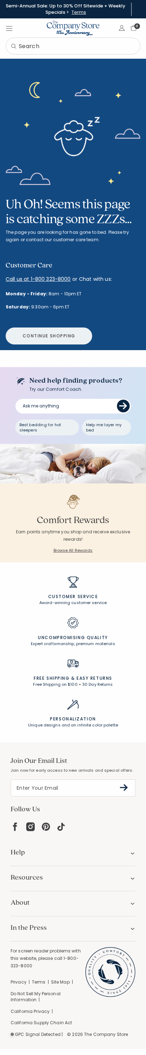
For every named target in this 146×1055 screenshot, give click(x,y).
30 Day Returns (97, 684)
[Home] (73, 27)
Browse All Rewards (73, 550)
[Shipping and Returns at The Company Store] (73, 666)
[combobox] (73, 45)
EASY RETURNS (94, 678)
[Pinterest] (46, 826)
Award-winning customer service (73, 602)
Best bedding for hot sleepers (40, 427)
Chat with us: (95, 279)
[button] (122, 27)
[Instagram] (30, 826)
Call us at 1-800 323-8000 (38, 279)
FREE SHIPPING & (54, 678)
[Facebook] (15, 826)
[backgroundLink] (65, 9)
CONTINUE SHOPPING (49, 336)
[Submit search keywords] (13, 46)
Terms (79, 12)
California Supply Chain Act (41, 1023)
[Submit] (123, 406)
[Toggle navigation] (9, 28)
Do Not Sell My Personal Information (36, 997)
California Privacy (30, 1011)
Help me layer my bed (104, 427)
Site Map (60, 982)
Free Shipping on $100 (55, 684)
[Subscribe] (124, 788)
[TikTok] (61, 826)
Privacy (19, 982)
